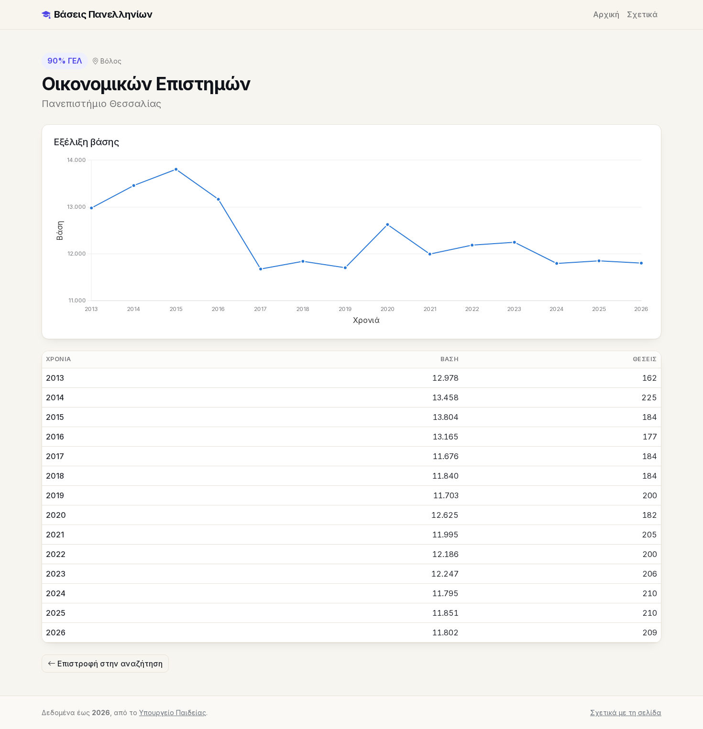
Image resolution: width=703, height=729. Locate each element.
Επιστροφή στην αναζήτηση (109, 663)
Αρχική (606, 14)
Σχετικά (642, 14)
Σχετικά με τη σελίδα (625, 712)
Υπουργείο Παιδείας (172, 712)
